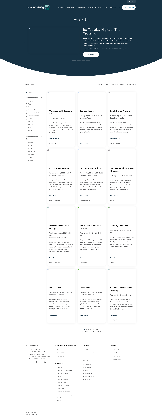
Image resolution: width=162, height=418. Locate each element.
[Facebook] (29, 362)
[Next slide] (137, 42)
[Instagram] (36, 362)
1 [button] (84, 329)
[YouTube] (45, 362)
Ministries (60, 7)
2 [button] (86, 329)
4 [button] (93, 329)
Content (70, 7)
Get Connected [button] (129, 7)
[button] (119, 7)
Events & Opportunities (84, 7)
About (97, 7)
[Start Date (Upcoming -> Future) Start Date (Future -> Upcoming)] (123, 85)
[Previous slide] (25, 42)
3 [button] (88, 329)
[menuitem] (131, 1)
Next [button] (97, 329)
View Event (91, 54)
